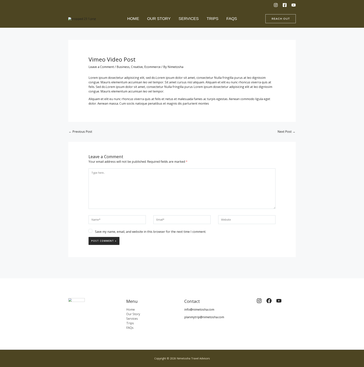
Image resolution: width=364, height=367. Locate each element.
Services (189, 18)
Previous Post (80, 131)
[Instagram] (276, 5)
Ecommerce (152, 67)
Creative (137, 67)
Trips (212, 18)
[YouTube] (293, 5)
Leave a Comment (101, 67)
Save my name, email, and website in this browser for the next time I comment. (150, 232)
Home (133, 18)
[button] (280, 18)
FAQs (231, 18)
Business (123, 67)
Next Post (286, 131)
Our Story (159, 18)
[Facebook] (284, 5)
